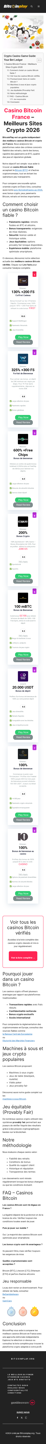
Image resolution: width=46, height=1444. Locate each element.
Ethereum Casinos (19, 1377)
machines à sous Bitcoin (14, 1099)
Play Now (23, 337)
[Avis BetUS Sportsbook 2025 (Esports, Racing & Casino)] (23, 526)
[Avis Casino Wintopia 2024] (23, 363)
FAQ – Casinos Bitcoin (19, 96)
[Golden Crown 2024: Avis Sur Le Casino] (23, 602)
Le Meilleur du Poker (20, 1375)
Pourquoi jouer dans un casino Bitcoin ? (22, 80)
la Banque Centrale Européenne (17, 1034)
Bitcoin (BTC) (21, 170)
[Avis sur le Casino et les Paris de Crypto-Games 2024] (23, 680)
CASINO (23, 864)
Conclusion (14, 102)
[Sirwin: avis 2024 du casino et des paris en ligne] (23, 443)
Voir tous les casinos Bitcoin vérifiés (25, 76)
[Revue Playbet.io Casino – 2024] (23, 285)
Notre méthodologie (18, 93)
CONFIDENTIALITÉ (18, 1390)
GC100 (23, 615)
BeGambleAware (11, 1294)
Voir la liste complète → (23, 957)
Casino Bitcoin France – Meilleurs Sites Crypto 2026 (21, 65)
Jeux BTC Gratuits (19, 1380)
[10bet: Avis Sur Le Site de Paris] (23, 841)
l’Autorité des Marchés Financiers (19, 1040)
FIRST (32, 308)
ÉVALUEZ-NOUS (16, 1388)
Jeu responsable (20, 99)
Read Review (23, 342)
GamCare (7, 1301)
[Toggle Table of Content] (38, 60)
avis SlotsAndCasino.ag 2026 (28, 190)
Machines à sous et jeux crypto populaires (23, 86)
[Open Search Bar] (31, 6)
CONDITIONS (15, 1393)
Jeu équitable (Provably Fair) (22, 90)
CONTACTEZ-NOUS (18, 1385)
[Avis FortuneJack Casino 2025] (23, 758)
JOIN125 (22, 549)
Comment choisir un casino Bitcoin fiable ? (24, 71)
